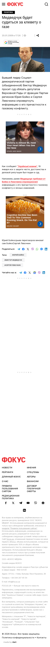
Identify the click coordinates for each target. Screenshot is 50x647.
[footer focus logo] (14, 459)
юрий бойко (18, 255)
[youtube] (28, 503)
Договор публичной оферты (33, 489)
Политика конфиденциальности (18, 637)
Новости (7, 467)
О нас (5, 481)
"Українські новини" (27, 166)
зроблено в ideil (10, 642)
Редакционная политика (10, 497)
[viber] (35, 503)
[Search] (46, 4)
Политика (8, 12)
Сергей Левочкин (13, 265)
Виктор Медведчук (14, 260)
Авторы (31, 476)
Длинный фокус (11, 476)
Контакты (41, 637)
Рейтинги (7, 472)
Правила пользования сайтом (10, 489)
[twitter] (13, 503)
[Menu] (3, 4)
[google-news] (43, 503)
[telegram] (21, 503)
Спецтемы (33, 472)
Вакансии (33, 481)
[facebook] (6, 503)
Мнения (31, 467)
